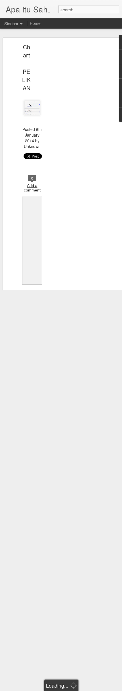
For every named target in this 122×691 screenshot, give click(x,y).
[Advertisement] (73, 134)
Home (35, 23)
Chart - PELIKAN (26, 67)
